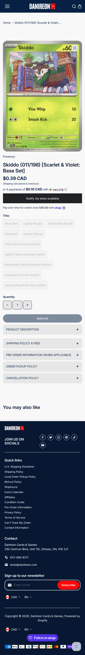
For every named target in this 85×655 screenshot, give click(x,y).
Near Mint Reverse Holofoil (22, 244)
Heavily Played (33, 233)
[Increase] (27, 305)
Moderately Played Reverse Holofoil (28, 264)
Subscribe (68, 585)
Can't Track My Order (18, 522)
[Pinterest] (66, 437)
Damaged (11, 233)
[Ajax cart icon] (79, 6)
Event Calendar (14, 492)
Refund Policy (13, 481)
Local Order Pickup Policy (20, 476)
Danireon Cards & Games (47, 616)
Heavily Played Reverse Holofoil (25, 285)
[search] (74, 6)
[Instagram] (58, 437)
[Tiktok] (74, 437)
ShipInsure (11, 486)
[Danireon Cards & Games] (42, 6)
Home (6, 22)
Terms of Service (15, 517)
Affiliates (10, 497)
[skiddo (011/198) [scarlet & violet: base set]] (74, 48)
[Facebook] (43, 437)
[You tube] (43, 445)
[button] (42, 189)
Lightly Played (33, 223)
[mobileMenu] (7, 6)
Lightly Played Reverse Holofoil (25, 254)
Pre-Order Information (18, 507)
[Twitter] (51, 437)
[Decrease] (7, 305)
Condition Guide (15, 502)
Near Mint (11, 223)
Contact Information (17, 527)
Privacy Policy (13, 512)
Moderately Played (60, 223)
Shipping (8, 183)
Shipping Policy (14, 471)
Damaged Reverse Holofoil (22, 275)
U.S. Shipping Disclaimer (19, 466)
